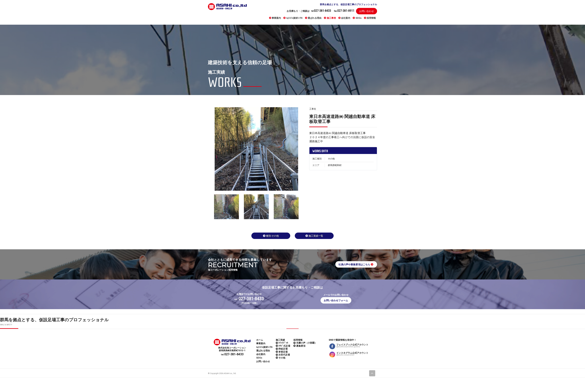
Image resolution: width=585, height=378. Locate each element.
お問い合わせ (366, 11)
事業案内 (276, 17)
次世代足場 (284, 354)
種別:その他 (272, 235)
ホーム (259, 340)
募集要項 (300, 345)
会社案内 (345, 17)
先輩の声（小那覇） (306, 342)
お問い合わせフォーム (336, 300)
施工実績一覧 (315, 235)
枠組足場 (283, 348)
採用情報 (371, 17)
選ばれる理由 (314, 17)
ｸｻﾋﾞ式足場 (284, 345)
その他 (281, 357)
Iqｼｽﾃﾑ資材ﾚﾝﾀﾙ (294, 17)
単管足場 (283, 351)
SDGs (359, 17)
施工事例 (331, 17)
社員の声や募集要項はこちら (355, 264)
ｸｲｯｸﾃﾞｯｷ (283, 342)
